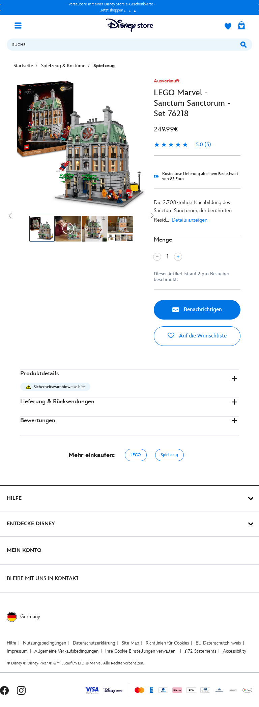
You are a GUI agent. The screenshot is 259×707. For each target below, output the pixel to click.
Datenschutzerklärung (94, 643)
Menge (163, 239)
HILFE (14, 498)
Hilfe (11, 643)
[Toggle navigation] (20, 25)
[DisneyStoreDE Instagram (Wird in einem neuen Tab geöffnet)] (21, 690)
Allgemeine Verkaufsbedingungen (66, 651)
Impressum (17, 651)
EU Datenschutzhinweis (218, 643)
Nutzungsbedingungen (44, 643)
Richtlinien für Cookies (167, 643)
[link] (182, 145)
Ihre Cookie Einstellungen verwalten (140, 651)
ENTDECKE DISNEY (31, 524)
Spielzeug (169, 454)
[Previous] (10, 216)
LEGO (136, 454)
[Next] (152, 216)
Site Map (130, 643)
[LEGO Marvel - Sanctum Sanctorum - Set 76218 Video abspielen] (68, 229)
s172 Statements (200, 651)
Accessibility (234, 651)
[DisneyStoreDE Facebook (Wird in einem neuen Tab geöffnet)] (4, 690)
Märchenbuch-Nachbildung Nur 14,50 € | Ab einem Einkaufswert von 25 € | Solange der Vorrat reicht (131, 7)
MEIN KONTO (24, 550)
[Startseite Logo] (129, 25)
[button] (129, 384)
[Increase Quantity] (178, 257)
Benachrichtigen (202, 309)
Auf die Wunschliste (202, 336)
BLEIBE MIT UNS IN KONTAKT (43, 578)
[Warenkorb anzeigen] (241, 26)
